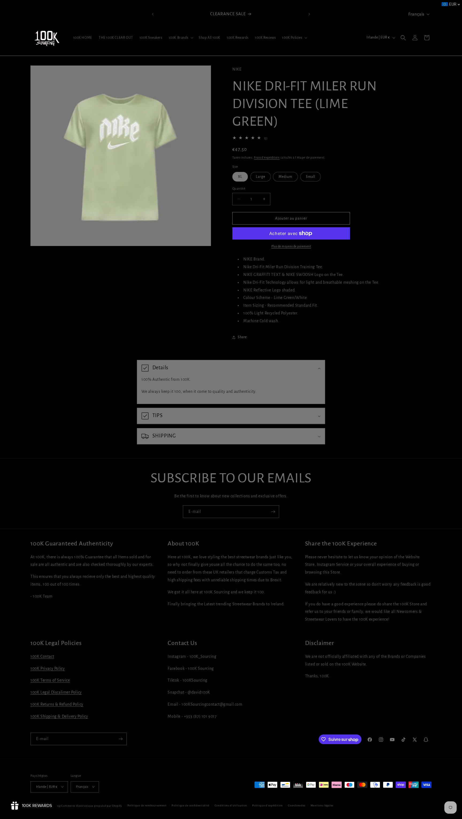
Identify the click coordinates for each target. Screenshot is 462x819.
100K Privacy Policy (47, 668)
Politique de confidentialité (190, 805)
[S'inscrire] (273, 511)
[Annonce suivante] (309, 14)
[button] (180, 37)
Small (310, 176)
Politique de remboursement (147, 805)
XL (240, 176)
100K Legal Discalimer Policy (56, 692)
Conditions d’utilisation (231, 805)
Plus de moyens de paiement (291, 246)
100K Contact (42, 656)
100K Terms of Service (50, 680)
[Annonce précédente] (153, 14)
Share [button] (242, 337)
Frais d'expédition (267, 157)
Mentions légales (322, 805)
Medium (285, 176)
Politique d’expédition (267, 805)
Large (260, 176)
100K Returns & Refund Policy (56, 704)
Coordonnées (296, 805)
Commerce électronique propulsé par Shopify (91, 805)
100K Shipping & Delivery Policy (59, 716)
